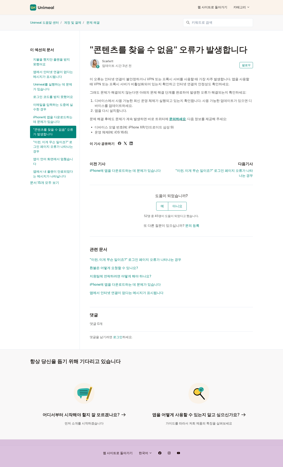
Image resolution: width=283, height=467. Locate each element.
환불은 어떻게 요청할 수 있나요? (114, 268)
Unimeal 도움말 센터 (44, 22)
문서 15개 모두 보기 (44, 183)
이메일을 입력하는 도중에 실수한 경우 (53, 107)
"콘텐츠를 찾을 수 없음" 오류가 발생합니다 (53, 132)
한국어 (144, 453)
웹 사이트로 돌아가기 (212, 7)
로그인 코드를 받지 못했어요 (53, 97)
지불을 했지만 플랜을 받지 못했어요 (51, 62)
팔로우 (246, 65)
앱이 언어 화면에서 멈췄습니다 (53, 161)
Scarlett (107, 61)
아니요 (177, 206)
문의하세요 (177, 119)
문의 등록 (192, 226)
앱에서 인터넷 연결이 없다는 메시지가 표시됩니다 (126, 293)
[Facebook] (119, 144)
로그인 (117, 337)
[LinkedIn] (131, 144)
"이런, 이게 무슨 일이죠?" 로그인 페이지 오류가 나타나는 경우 (135, 260)
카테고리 (240, 7)
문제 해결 (93, 22)
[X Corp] (125, 144)
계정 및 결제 (72, 22)
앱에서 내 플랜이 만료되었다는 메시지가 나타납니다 (53, 174)
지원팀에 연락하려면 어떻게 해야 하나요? (120, 276)
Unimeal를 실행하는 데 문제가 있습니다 (52, 87)
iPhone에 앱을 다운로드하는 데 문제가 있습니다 (125, 171)
